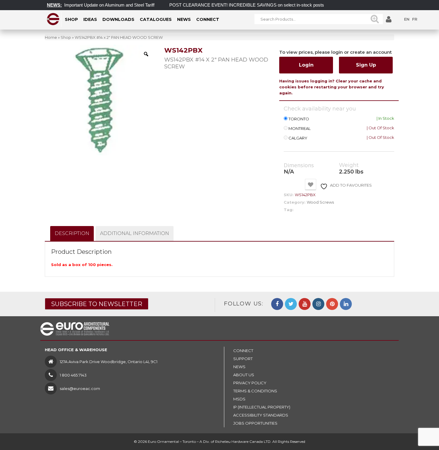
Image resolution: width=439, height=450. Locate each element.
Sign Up (366, 65)
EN (406, 19)
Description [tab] (72, 233)
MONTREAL (299, 128)
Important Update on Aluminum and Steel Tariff (103, 4)
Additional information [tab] (134, 233)
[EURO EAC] (53, 19)
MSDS (239, 399)
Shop (66, 37)
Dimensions (299, 165)
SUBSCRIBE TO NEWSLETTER (96, 304)
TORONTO (298, 119)
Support (243, 358)
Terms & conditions (255, 390)
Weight (349, 165)
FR (414, 19)
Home (51, 37)
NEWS (239, 366)
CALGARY (297, 138)
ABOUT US (243, 374)
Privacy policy (249, 382)
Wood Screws (320, 202)
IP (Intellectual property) (261, 407)
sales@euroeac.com (80, 388)
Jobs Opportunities (255, 423)
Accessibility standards (260, 415)
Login (306, 65)
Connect (243, 350)
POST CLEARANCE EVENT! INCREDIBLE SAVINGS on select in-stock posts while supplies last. (259, 4)
